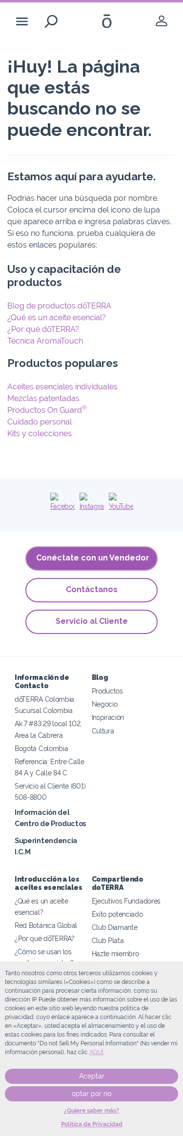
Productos (107, 691)
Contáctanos (92, 589)
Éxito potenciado (117, 914)
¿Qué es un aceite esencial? (56, 317)
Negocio (105, 704)
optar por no (91, 1093)
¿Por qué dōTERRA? (43, 329)
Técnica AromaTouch (45, 341)
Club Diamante (115, 927)
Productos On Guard (47, 410)
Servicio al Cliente (92, 621)
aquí (96, 1052)
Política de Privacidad (91, 1124)
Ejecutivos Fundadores (126, 901)
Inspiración (108, 717)
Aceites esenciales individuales (62, 386)
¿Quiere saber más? (91, 1110)
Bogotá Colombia (41, 748)
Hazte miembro (115, 953)
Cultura (103, 731)
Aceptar (91, 1076)
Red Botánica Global (46, 925)
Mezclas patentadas (43, 398)
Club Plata (108, 940)
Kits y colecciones (39, 433)
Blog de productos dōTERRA (59, 305)
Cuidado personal (39, 421)
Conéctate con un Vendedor (92, 557)
